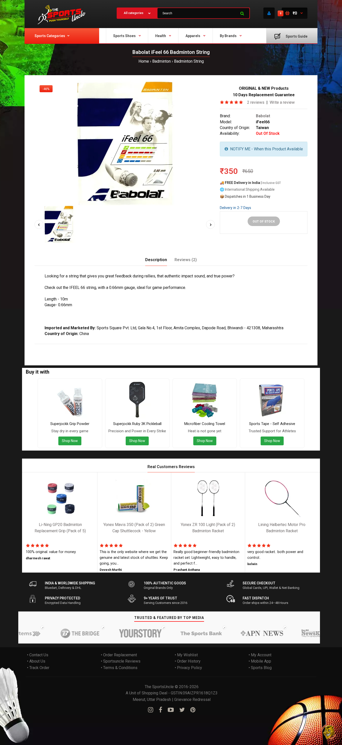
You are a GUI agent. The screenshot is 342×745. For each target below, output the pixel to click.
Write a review (282, 102)
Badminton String (189, 61)
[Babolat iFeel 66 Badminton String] (125, 142)
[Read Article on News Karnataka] (311, 633)
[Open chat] (329, 732)
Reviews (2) (186, 259)
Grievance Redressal (192, 699)
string (96, 347)
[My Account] (269, 13)
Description (156, 259)
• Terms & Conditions (119, 667)
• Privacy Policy (188, 667)
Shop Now (70, 441)
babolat (52, 347)
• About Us (36, 661)
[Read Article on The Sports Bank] (190, 633)
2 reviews (255, 102)
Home (143, 61)
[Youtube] (171, 710)
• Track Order (38, 667)
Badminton (161, 61)
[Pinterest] (193, 710)
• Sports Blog (260, 667)
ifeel (65, 347)
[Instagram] (150, 710)
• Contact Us (37, 655)
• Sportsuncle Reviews (120, 661)
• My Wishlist (186, 655)
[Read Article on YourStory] (129, 633)
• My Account (260, 655)
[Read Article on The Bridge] (69, 633)
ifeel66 (108, 347)
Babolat (263, 116)
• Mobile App (260, 661)
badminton (80, 347)
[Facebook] (160, 710)
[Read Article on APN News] (251, 633)
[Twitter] (182, 710)
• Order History (188, 661)
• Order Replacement (119, 655)
